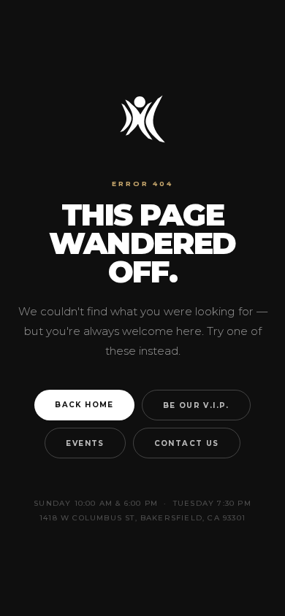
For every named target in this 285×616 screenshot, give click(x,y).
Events (85, 443)
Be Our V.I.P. (196, 405)
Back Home (84, 404)
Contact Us (186, 443)
